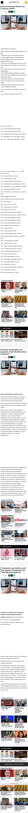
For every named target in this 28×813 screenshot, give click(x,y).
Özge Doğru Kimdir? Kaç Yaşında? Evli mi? (6, 558)
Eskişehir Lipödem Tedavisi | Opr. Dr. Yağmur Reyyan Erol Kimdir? (7, 341)
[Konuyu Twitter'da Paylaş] (12, 12)
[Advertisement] (14, 39)
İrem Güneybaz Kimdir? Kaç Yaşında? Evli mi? (19, 558)
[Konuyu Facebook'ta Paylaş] (9, 12)
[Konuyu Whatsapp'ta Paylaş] (14, 12)
